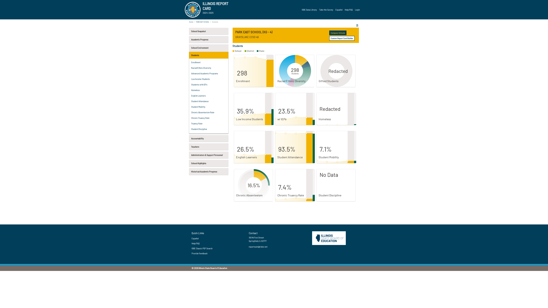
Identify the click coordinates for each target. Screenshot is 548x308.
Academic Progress (199, 39)
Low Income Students (200, 79)
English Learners (198, 95)
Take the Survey (326, 9)
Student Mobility (198, 106)
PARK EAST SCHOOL (202, 22)
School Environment (199, 47)
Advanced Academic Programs (204, 73)
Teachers (195, 146)
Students (195, 55)
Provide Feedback (199, 253)
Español (339, 9)
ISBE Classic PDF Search (202, 248)
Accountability (197, 138)
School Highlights (198, 163)
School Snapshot (198, 31)
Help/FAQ (349, 9)
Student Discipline (199, 129)
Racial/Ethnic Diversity (201, 67)
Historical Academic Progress (204, 171)
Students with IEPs (199, 84)
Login (357, 9)
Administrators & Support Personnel (207, 155)
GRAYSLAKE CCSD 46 (247, 37)
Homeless (195, 90)
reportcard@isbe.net (258, 246)
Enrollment (196, 62)
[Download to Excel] (357, 25)
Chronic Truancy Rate (200, 117)
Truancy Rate (197, 123)
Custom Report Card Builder (342, 38)
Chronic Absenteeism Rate (202, 112)
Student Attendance (200, 101)
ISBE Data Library (309, 9)
